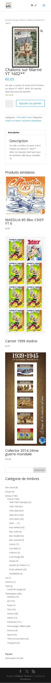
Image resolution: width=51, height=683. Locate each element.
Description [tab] (13, 132)
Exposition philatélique (31, 120)
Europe (15, 20)
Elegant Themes (24, 676)
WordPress (25, 679)
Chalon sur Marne (13, 120)
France (22, 20)
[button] (41, 31)
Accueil (8, 20)
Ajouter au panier (30, 103)
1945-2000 (21, 117)
